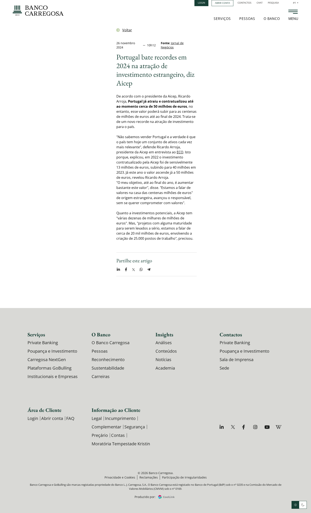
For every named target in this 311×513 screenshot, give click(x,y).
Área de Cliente (44, 410)
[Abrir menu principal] (293, 12)
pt (295, 2)
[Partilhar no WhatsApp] (141, 269)
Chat (260, 2)
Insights (164, 334)
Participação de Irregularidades (184, 477)
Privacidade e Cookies (120, 477)
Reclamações (148, 477)
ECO (180, 152)
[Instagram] (256, 427)
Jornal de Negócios (172, 45)
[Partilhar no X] (133, 269)
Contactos (244, 2)
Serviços (222, 18)
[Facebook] (244, 427)
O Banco (272, 18)
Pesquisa (273, 2)
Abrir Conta (222, 2)
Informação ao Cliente (116, 410)
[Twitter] (233, 427)
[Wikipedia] (278, 427)
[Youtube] (267, 427)
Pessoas (247, 18)
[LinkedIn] (222, 427)
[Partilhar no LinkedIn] (118, 269)
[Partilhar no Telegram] (149, 269)
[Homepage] (38, 11)
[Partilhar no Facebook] (126, 269)
